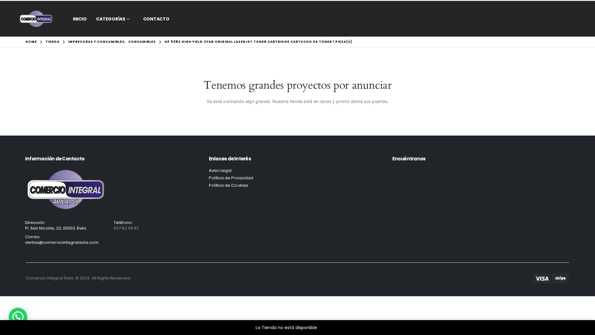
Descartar (329, 327)
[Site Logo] (36, 19)
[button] (18, 317)
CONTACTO (156, 19)
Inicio (80, 19)
